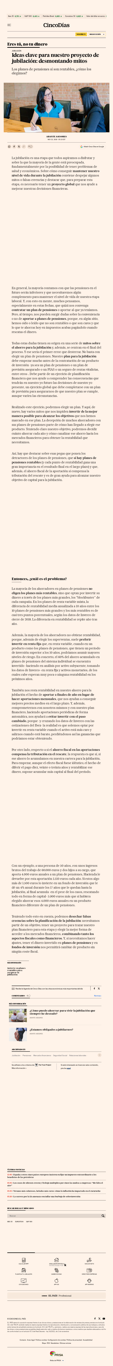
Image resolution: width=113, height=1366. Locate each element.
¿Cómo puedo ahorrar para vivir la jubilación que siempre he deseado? (62, 1012)
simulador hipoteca (56, 1264)
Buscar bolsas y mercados (20, 1208)
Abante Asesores (56, 136)
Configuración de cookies (57, 1340)
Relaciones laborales (77, 1055)
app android (89, 1284)
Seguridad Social (60, 1055)
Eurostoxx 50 (70, 16)
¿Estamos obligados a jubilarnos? (51, 1030)
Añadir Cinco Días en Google (94, 147)
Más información (18, 1068)
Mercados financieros (42, 1055)
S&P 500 (28, 16)
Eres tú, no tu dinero (27, 44)
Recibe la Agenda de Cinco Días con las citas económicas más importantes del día (49, 989)
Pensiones (27, 1055)
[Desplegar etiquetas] (99, 1055)
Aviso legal (31, 1340)
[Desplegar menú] (9, 25)
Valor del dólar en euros (95, 16)
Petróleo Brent (48, 16)
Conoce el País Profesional (56, 1295)
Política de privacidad (74, 1340)
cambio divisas (56, 1274)
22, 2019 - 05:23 (56, 139)
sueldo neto (89, 1264)
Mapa (44, 1343)
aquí (69, 1068)
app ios (56, 1284)
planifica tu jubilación (23, 1274)
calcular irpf (24, 1264)
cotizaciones (23, 1284)
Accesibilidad (87, 1340)
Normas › (97, 996)
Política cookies (41, 1340)
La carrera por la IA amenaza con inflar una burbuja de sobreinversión (46, 1196)
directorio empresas (89, 1274)
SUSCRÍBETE (81, 34)
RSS (48, 1343)
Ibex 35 (11, 16)
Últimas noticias (16, 1170)
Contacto (23, 1340)
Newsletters (55, 1343)
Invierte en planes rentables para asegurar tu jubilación (16, 971)
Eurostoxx (19, 1222)
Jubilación (16, 1055)
